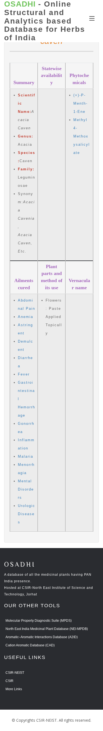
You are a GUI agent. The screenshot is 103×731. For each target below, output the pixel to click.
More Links (13, 689)
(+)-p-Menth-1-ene (80, 103)
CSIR (9, 681)
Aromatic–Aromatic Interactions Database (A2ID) (41, 637)
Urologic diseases (26, 514)
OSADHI (19, 565)
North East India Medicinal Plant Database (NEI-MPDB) (46, 629)
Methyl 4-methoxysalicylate (81, 136)
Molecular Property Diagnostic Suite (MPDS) (38, 621)
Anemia (25, 317)
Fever (24, 374)
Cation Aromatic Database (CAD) (30, 645)
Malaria (25, 456)
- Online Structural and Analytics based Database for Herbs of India (44, 21)
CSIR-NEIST (14, 673)
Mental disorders (26, 489)
